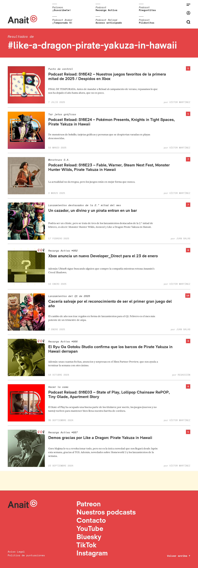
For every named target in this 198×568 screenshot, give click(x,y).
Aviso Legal (16, 551)
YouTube (89, 528)
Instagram (92, 553)
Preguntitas (147, 10)
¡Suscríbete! (61, 10)
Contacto (91, 520)
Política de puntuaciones (26, 555)
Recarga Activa (106, 10)
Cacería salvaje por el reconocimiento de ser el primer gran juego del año (110, 303)
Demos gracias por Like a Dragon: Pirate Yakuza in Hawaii (100, 437)
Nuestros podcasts (106, 512)
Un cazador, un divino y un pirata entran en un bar (92, 210)
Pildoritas (146, 22)
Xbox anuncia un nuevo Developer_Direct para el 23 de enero (103, 255)
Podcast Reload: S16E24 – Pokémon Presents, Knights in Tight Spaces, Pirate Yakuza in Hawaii (111, 121)
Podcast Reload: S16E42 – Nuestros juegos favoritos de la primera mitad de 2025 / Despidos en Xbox (107, 76)
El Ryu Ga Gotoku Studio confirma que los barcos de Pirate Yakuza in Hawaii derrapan (110, 349)
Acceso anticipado (109, 22)
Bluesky (88, 536)
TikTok (86, 545)
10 (187, 295)
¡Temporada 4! (62, 22)
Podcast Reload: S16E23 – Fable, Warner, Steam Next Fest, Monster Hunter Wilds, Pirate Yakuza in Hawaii (109, 167)
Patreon (88, 503)
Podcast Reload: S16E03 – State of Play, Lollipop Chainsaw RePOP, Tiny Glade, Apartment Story (109, 394)
